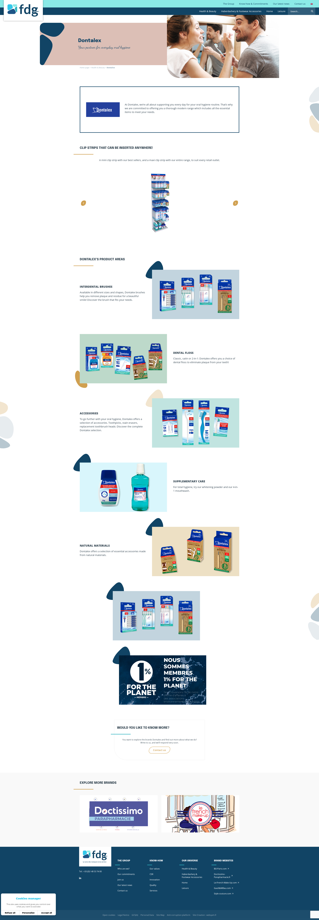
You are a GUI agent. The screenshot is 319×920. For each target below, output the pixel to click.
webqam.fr (211, 915)
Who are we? (123, 868)
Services (153, 890)
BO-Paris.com (220, 868)
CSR (151, 874)
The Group (228, 3)
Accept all (46, 913)
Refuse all (10, 913)
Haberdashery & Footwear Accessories (241, 11)
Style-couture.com (222, 893)
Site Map (160, 915)
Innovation (155, 879)
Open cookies (109, 915)
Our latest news (281, 3)
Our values (155, 868)
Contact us (300, 3)
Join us (121, 879)
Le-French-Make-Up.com (225, 882)
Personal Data (147, 915)
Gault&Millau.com (222, 888)
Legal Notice (123, 915)
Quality (153, 885)
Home (269, 11)
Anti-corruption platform (178, 915)
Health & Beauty (207, 11)
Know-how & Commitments (253, 3)
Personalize (28, 913)
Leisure (281, 11)
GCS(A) (135, 915)
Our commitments (126, 874)
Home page (84, 67)
